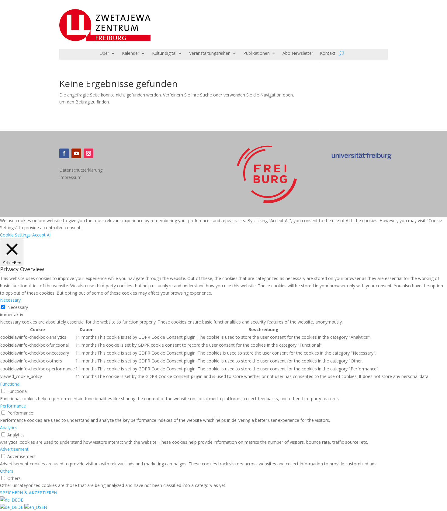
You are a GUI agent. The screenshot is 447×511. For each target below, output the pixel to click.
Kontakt (327, 53)
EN (44, 507)
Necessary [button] (10, 300)
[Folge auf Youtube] (76, 153)
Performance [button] (13, 406)
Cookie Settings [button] (15, 235)
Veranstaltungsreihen (209, 53)
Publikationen (256, 53)
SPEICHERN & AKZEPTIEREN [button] (28, 492)
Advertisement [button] (14, 449)
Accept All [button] (41, 235)
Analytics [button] (8, 427)
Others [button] (6, 471)
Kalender (130, 53)
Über (104, 53)
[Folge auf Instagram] (88, 153)
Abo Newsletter (297, 53)
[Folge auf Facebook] (64, 153)
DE (20, 500)
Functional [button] (10, 384)
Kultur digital (164, 53)
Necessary (17, 307)
